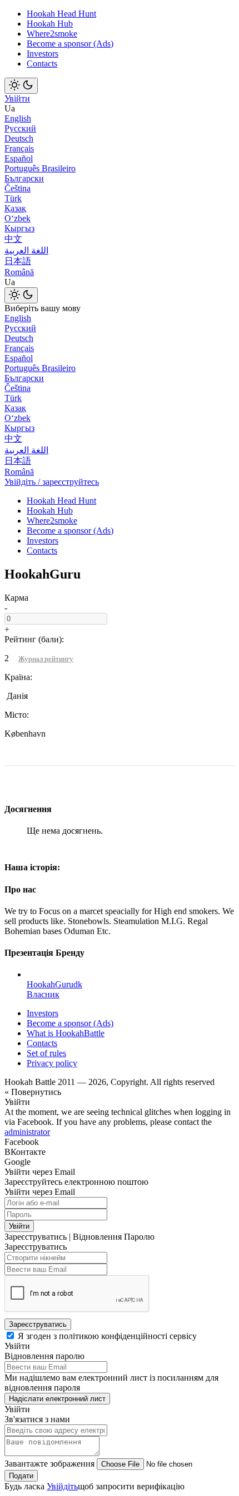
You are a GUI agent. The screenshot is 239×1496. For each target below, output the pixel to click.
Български (24, 178)
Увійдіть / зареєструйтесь (51, 481)
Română (19, 272)
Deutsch (18, 138)
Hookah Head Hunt (61, 13)
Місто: (16, 714)
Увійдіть (62, 1486)
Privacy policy (52, 1063)
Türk (13, 198)
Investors (42, 53)
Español (18, 158)
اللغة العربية (26, 250)
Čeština (17, 188)
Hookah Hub (50, 23)
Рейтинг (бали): (34, 639)
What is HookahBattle (65, 1033)
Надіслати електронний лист (57, 1398)
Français (19, 148)
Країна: (18, 677)
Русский (20, 128)
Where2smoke (52, 33)
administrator (27, 1132)
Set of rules (46, 1053)
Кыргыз (19, 228)
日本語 (17, 261)
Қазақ (15, 208)
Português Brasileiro (40, 168)
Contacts (42, 63)
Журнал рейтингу (45, 659)
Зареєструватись (38, 1324)
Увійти (17, 98)
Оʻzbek (17, 218)
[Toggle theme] (21, 86)
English (17, 118)
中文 (13, 239)
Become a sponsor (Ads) (70, 43)
